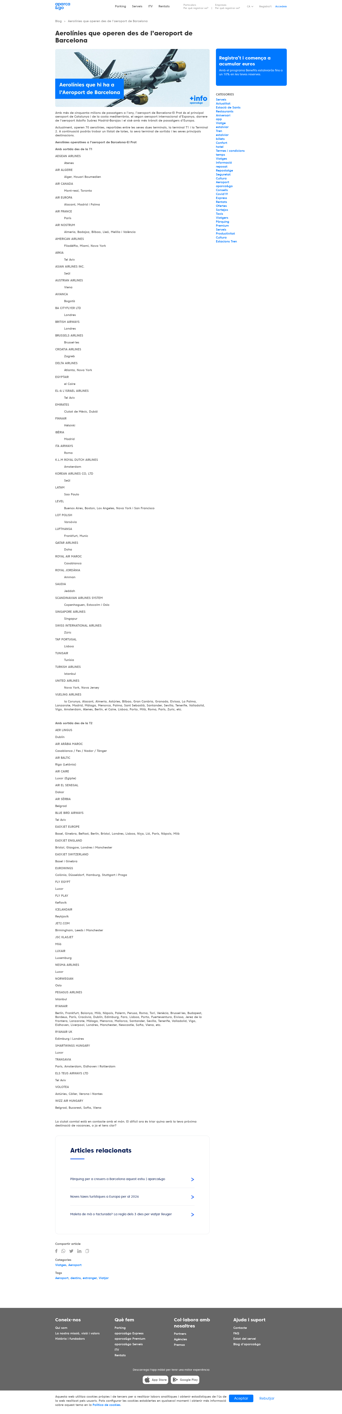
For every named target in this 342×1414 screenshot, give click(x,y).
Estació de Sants (228, 107)
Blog (58, 21)
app (219, 119)
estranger (90, 1278)
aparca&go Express (129, 1333)
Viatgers (222, 218)
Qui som (61, 1327)
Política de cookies (106, 1405)
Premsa (179, 1345)
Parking (120, 6)
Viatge (221, 123)
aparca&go (224, 186)
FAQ (236, 1333)
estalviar (222, 127)
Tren (219, 131)
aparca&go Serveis (129, 1344)
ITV (150, 6)
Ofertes (221, 206)
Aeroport (75, 1265)
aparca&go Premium (130, 1338)
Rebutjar (267, 1398)
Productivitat (225, 233)
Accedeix (281, 6)
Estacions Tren (226, 241)
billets (220, 139)
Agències (180, 1339)
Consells (222, 190)
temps (220, 154)
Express (221, 198)
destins (75, 1278)
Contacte (240, 1327)
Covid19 (222, 194)
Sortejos (222, 210)
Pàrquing (222, 221)
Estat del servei (244, 1338)
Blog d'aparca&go (247, 1344)
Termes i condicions (230, 151)
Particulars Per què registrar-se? (195, 6)
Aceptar (241, 1398)
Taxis (219, 214)
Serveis (137, 6)
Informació (224, 162)
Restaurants (224, 111)
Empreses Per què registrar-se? (227, 6)
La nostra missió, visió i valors (77, 1333)
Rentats (164, 6)
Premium (222, 225)
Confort (221, 143)
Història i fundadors (70, 1338)
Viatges (60, 1265)
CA (248, 6)
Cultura (221, 178)
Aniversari (223, 115)
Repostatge (224, 170)
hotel (219, 147)
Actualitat (223, 103)
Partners (180, 1334)
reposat (221, 166)
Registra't (265, 6)
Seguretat (223, 174)
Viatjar (104, 1278)
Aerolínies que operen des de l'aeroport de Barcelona (108, 21)
